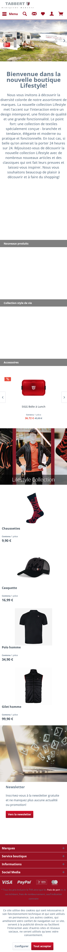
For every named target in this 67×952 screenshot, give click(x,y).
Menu (13, 14)
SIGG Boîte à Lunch (33, 406)
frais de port (53, 889)
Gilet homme (11, 707)
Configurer (21, 946)
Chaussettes (11, 528)
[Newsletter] (33, 14)
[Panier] (61, 14)
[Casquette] (33, 567)
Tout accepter (42, 946)
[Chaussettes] (33, 508)
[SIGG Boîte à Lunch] (33, 387)
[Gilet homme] (33, 686)
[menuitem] (10, 14)
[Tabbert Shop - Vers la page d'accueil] (17, 5)
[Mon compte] (52, 14)
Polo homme (11, 647)
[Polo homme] (33, 626)
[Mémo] (43, 14)
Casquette (9, 588)
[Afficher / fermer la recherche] (24, 14)
